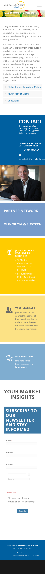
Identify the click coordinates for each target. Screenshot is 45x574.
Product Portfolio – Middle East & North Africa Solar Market (26, 277)
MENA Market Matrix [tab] (18, 93)
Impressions (24, 356)
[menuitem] (38, 5)
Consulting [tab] (13, 100)
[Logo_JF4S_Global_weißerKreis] (18, 5)
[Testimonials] (9, 310)
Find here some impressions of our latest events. (24, 364)
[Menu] (38, 5)
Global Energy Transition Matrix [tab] (24, 86)
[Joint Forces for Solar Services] (9, 252)
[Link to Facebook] (21, 552)
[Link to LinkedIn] (17, 552)
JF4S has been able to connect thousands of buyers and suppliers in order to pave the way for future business (26, 319)
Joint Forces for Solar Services (24, 253)
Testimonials (25, 308)
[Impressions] (9, 358)
